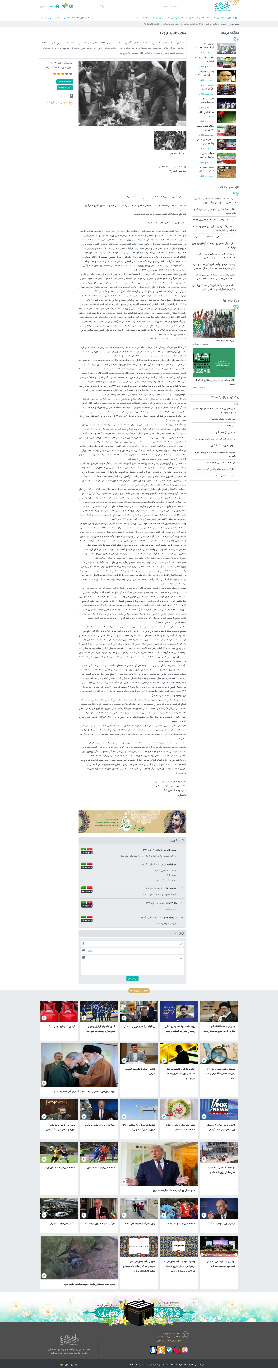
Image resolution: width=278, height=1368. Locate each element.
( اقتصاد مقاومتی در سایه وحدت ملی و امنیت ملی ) (57, 17)
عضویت (50, 6)
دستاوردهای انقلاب (171, 24)
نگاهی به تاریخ (210, 24)
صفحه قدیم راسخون (141, 18)
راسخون (230, 18)
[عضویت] (66, 1365)
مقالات (224, 24)
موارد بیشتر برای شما (57, 102)
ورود (41, 6)
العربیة (141, 1365)
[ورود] (71, 1365)
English (133, 1365)
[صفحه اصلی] (76, 1365)
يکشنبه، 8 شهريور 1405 (84, 17)
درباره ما (179, 1365)
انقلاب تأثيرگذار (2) (151, 24)
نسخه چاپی (63, 96)
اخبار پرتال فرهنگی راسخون (169, 1340)
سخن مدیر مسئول (202, 1365)
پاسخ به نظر (87, 852)
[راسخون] (227, 11)
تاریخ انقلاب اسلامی (192, 24)
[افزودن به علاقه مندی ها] (61, 1365)
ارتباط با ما (188, 1365)
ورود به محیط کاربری (155, 1365)
